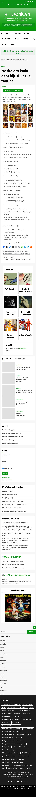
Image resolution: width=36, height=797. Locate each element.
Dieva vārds (17, 716)
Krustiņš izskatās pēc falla (9, 494)
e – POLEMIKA (14, 557)
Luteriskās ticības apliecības (10, 443)
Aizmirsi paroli (7, 480)
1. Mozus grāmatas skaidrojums (11, 704)
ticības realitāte (12, 768)
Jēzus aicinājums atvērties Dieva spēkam (8, 378)
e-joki (3, 66)
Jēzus (18, 251)
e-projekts (17, 33)
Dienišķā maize (6, 713)
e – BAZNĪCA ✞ (18, 14)
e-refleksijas (19, 399)
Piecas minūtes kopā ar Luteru (20, 756)
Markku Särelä (11, 776)
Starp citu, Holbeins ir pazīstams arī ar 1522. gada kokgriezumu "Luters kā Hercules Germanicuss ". (15, 547)
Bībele (31, 707)
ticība (4, 768)
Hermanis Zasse (17, 779)
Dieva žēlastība (26, 719)
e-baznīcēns (6, 455)
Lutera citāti (5, 750)
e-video (2, 687)
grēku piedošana (28, 728)
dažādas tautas (12, 251)
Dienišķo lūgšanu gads (25, 710)
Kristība (29, 734)
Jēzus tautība (25, 251)
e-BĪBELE (16, 39)
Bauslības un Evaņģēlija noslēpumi (17, 707)
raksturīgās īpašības (19, 253)
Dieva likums (26, 713)
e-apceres (18, 365)
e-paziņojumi (19, 411)
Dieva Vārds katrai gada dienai (10, 719)
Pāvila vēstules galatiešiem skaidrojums (13, 759)
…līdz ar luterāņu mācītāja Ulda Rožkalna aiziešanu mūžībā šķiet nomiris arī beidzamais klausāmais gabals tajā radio (15, 540)
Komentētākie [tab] (19, 359)
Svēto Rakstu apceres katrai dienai (22, 765)
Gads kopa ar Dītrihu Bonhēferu (11, 728)
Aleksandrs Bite (11, 772)
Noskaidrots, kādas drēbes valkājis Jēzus (13, 501)
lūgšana (14, 750)
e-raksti (18, 388)
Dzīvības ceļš (6, 722)
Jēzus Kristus (20, 734)
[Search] (34, 39)
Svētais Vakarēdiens (17, 762)
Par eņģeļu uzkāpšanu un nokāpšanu (8, 367)
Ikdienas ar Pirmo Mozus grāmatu (11, 731)
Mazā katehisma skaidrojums (10, 753)
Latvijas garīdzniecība (8, 491)
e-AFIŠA (12, 44)
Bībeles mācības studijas (9, 710)
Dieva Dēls (17, 713)
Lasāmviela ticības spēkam (9, 440)
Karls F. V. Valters (22, 776)
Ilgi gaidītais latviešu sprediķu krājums (13, 436)
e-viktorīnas (3, 690)
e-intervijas (3, 654)
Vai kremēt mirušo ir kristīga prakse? (12, 561)
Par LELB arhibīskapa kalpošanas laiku (13, 564)
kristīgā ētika (6, 747)
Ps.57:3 (4, 579)
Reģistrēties (6, 477)
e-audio (2, 647)
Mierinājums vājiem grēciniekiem (8, 401)
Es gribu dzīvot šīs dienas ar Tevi (11, 725)
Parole (4, 461)
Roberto (4, 86)
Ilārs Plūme (29, 774)
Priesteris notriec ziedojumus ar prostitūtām (14, 511)
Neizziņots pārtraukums (8, 413)
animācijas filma (27, 704)
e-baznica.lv (15, 722)
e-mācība (2, 664)
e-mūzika (2, 667)
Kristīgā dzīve (19, 737)
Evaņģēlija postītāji (7, 498)
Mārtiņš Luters (26, 753)
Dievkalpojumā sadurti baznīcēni (11, 508)
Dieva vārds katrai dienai (19, 575)
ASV (3, 707)
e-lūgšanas (3, 660)
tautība (27, 253)
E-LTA (4, 44)
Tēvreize (22, 768)
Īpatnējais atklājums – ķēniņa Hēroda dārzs (14, 504)
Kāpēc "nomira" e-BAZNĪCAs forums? (13, 568)
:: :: (15, 789)
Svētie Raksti (6, 765)
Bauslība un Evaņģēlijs (8, 430)
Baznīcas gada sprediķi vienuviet (11, 433)
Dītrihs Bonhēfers (23, 772)
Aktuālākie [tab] (7, 359)
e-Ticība (25, 39)
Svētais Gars (5, 762)
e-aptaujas (3, 644)
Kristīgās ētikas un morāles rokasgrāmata (14, 744)
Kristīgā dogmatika (7, 737)
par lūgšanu (5, 756)
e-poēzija (2, 674)
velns (28, 768)
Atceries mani (8, 468)
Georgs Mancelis (18, 774)
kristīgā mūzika (18, 741)
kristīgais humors (7, 253)
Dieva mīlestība (6, 716)
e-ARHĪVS (27, 33)
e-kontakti (5, 33)
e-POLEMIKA (6, 39)
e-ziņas (2, 694)
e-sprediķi (3, 684)
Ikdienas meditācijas (8, 734)
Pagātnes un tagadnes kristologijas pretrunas (8, 390)
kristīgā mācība (6, 741)
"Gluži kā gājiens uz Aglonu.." (19, 522)
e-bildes (2, 650)
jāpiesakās (22, 348)
